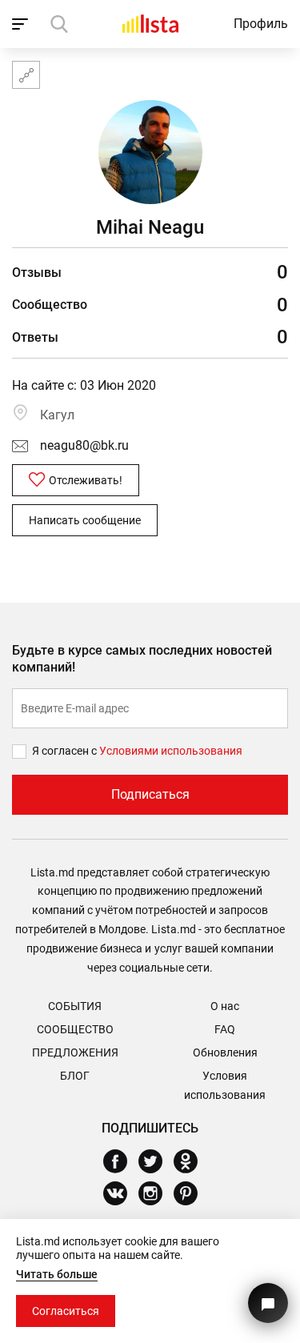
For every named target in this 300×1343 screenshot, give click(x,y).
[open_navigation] (22, 24)
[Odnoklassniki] (192, 1161)
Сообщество (75, 1029)
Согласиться (65, 1311)
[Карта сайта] (26, 75)
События (75, 1006)
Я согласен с (65, 750)
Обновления (225, 1052)
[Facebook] (121, 1161)
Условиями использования (170, 750)
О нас (224, 1006)
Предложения (75, 1052)
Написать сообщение (85, 520)
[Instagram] (156, 1193)
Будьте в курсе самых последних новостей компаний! (142, 659)
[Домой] (150, 23)
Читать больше (57, 1274)
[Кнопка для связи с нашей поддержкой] (268, 1303)
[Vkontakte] (121, 1193)
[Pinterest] (192, 1193)
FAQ (224, 1029)
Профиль (261, 23)
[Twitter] (156, 1161)
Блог (75, 1075)
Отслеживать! (85, 480)
